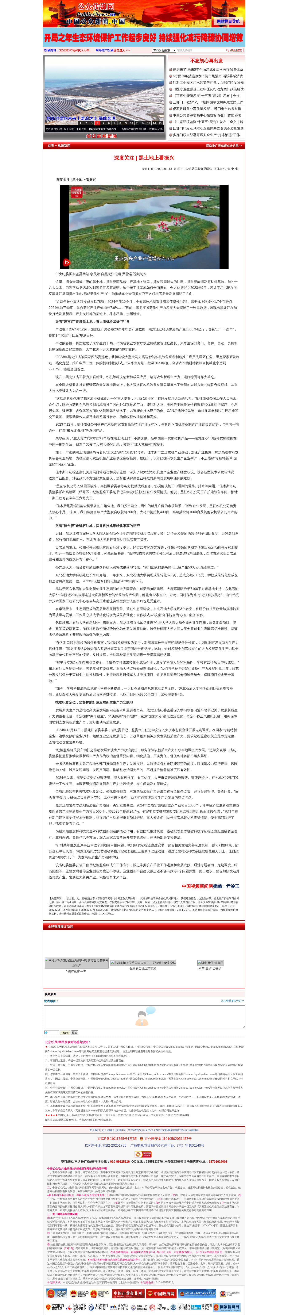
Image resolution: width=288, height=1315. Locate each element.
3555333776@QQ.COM (74, 50)
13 (148, 123)
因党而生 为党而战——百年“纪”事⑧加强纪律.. (86, 129)
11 (137, 123)
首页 (51, 145)
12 (142, 123)
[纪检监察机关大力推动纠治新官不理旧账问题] (144, 41)
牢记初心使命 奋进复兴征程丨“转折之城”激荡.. (145, 129)
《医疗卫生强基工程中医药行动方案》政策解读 (208, 89)
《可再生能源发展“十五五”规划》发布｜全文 (206, 95)
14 (154, 123)
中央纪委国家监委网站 (197, 168)
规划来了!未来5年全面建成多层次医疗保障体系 (208, 69)
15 (160, 123)
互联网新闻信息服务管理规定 (109, 1055)
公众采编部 (108, 1130)
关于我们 (95, 1130)
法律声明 (121, 1130)
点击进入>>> (121, 50)
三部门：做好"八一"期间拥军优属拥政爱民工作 (208, 102)
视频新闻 (64, 145)
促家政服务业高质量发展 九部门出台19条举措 (207, 109)
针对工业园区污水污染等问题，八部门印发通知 (208, 82)
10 (131, 123)
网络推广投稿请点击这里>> (224, 145)
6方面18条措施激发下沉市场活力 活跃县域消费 (208, 76)
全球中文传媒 (77, 12)
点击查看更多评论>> (232, 1000)
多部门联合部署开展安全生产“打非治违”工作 (206, 135)
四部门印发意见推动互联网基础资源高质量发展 (208, 128)
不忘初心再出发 (206, 60)
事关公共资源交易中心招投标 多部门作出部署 (207, 115)
